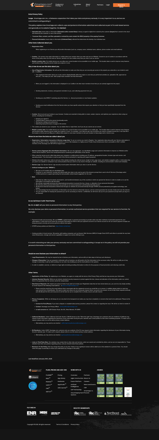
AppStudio (62, 384)
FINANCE (49, 382)
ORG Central (62, 388)
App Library (61, 378)
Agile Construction (77, 378)
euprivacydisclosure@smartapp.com (71, 335)
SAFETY (49, 385)
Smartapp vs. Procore (88, 392)
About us (88, 5)
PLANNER (49, 375)
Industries (77, 4)
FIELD (48, 378)
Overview (74, 375)
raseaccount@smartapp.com (70, 285)
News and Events (90, 384)
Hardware (61, 381)
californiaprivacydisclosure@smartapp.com (73, 323)
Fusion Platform (76, 381)
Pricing (60, 375)
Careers (86, 381)
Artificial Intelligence (75, 385)
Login (108, 5)
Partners (100, 5)
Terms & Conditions (62, 424)
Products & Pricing (59, 5)
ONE (48, 388)
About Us (87, 378)
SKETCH (49, 392)
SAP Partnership (76, 390)
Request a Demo (121, 5)
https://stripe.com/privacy (63, 226)
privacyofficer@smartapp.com (68, 306)
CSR (85, 388)
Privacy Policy (75, 424)
